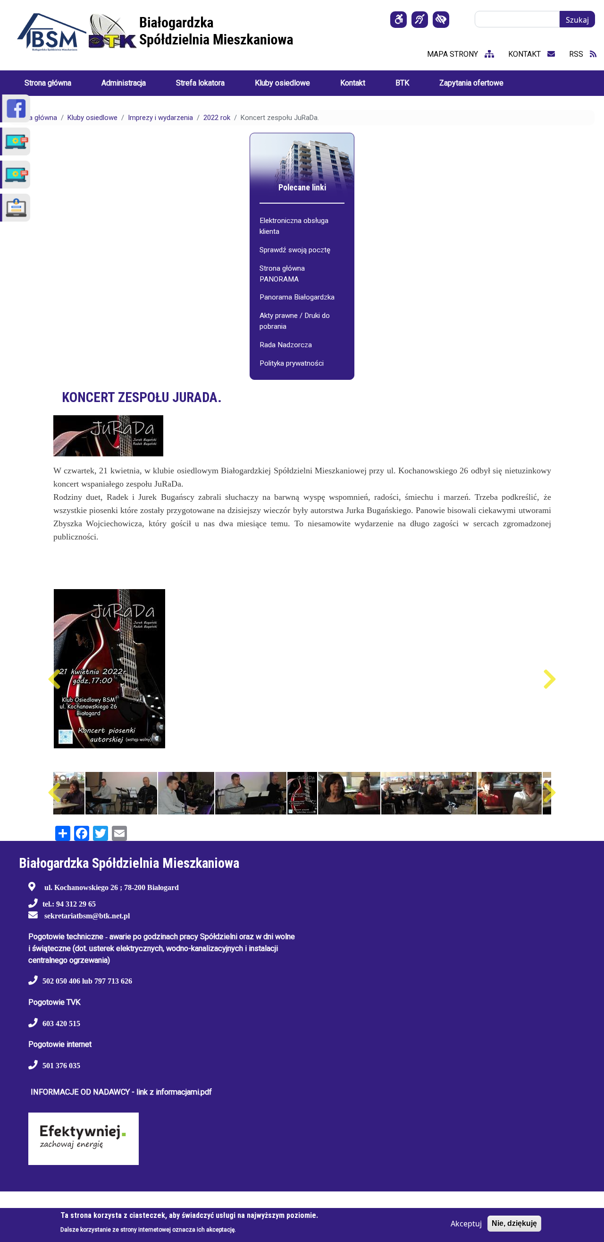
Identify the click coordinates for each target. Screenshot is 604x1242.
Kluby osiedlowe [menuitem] (282, 82)
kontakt (525, 54)
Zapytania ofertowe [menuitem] (471, 82)
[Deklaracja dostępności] (398, 19)
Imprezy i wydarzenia (160, 117)
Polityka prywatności (292, 363)
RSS (577, 54)
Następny (550, 679)
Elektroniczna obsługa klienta (294, 226)
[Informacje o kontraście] (441, 19)
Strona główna (34, 117)
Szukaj (577, 20)
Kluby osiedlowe (92, 117)
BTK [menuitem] (402, 82)
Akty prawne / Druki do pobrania (295, 321)
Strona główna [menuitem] (48, 82)
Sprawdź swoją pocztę (295, 250)
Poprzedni (54, 679)
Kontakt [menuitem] (352, 82)
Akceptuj (466, 1223)
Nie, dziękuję (514, 1223)
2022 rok (216, 117)
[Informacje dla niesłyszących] (419, 19)
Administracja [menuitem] (123, 82)
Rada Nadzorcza (286, 345)
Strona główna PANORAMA (282, 273)
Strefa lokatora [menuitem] (200, 82)
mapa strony (453, 54)
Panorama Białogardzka (297, 297)
